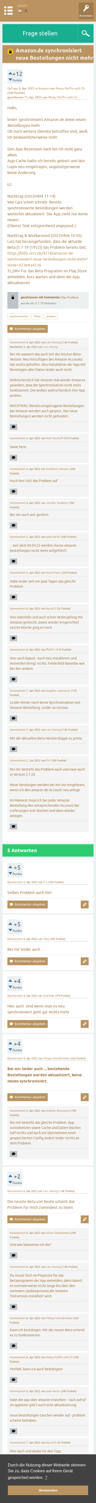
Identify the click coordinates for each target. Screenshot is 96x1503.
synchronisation (19, 316)
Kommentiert (18, 342)
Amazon (43, 88)
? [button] (46, 1477)
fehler (37, 316)
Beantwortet (15, 882)
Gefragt (12, 88)
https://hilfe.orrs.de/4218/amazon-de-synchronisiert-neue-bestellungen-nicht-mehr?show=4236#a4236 (47, 259)
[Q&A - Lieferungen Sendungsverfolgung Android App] (23, 8)
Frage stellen (40, 33)
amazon (51, 316)
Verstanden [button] (48, 1490)
